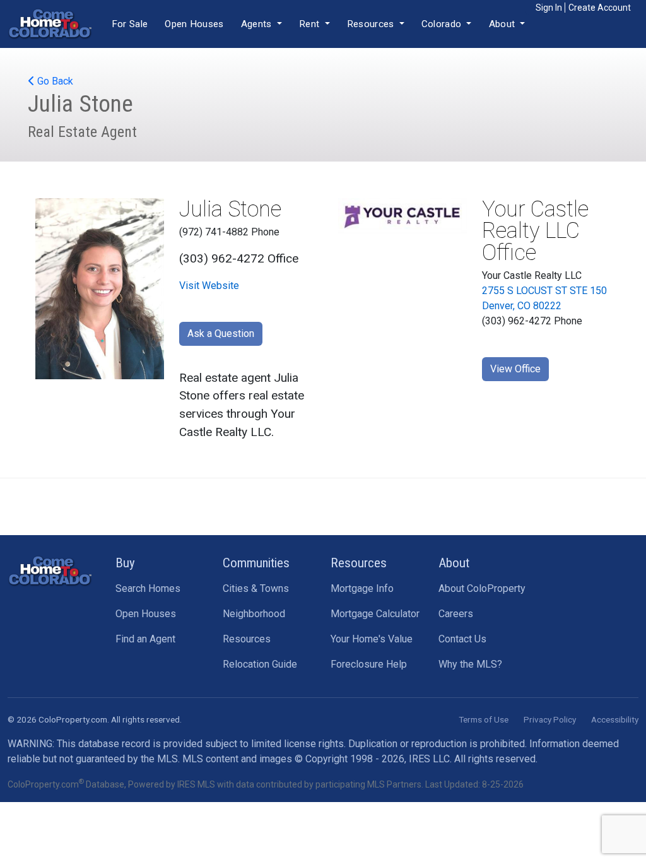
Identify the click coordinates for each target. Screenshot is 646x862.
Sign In (549, 8)
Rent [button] (310, 24)
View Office (515, 369)
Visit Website (209, 286)
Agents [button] (257, 24)
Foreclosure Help (369, 664)
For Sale (130, 24)
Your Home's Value (372, 639)
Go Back (54, 81)
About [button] (503, 24)
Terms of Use (483, 719)
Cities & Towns (256, 588)
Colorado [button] (442, 24)
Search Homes (147, 588)
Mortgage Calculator (375, 614)
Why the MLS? (470, 664)
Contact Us (462, 639)
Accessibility (614, 719)
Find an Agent (145, 639)
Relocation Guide (260, 664)
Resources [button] (372, 24)
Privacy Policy (550, 719)
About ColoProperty (482, 588)
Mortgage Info (362, 588)
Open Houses (194, 24)
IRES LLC (429, 759)
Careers (455, 614)
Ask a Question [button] (220, 333)
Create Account (599, 8)
